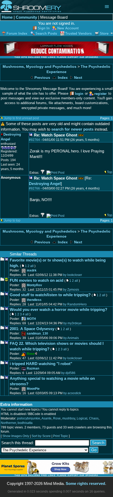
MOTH (31, 319)
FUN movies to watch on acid (36, 280)
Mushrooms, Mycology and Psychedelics (39, 67)
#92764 (34, 140)
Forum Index (17, 33)
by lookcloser (72, 275)
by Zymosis (71, 289)
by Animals (71, 338)
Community (26, 17)
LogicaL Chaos (88, 418)
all (32, 266)
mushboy (68, 418)
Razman (33, 368)
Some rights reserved (85, 483)
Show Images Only (15, 436)
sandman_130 (37, 333)
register (100, 94)
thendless (34, 300)
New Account (68, 28)
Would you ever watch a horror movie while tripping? (58, 309)
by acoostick (72, 393)
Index (62, 78)
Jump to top (12, 220)
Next (77, 78)
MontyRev (34, 285)
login (79, 94)
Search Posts (46, 33)
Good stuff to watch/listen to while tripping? (50, 295)
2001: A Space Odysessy (32, 328)
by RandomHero (75, 304)
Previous (41, 78)
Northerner (8, 423)
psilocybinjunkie (28, 418)
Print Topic (60, 436)
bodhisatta (25, 423)
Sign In (44, 28)
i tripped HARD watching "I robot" (41, 363)
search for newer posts (72, 129)
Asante (47, 418)
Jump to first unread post (21, 118)
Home (7, 17)
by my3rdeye (72, 323)
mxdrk (32, 270)
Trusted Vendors (78, 33)
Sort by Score (41, 436)
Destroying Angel (45, 183)
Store (104, 33)
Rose (57, 418)
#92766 (34, 188)
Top (109, 172)
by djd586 (68, 373)
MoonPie (33, 389)
